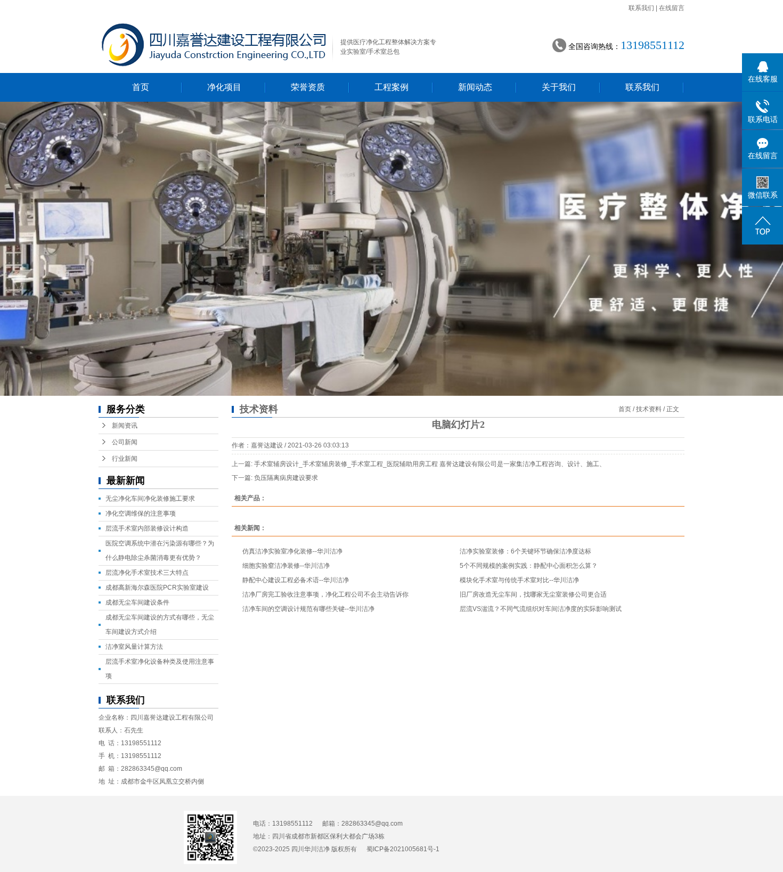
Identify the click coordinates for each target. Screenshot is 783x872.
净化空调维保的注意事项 (140, 513)
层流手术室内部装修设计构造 (147, 528)
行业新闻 (124, 458)
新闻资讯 (124, 425)
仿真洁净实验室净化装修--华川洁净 (292, 551)
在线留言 (671, 8)
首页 (140, 87)
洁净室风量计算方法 (134, 646)
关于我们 (559, 87)
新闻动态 (475, 87)
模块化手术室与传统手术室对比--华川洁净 (519, 580)
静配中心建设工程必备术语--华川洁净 (295, 580)
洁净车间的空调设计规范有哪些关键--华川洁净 (308, 609)
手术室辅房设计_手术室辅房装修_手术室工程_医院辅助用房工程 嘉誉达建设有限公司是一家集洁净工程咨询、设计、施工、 (430, 464)
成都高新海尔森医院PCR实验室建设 (157, 587)
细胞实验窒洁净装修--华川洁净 (286, 565)
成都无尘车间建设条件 (137, 602)
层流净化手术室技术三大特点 (147, 572)
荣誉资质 (308, 87)
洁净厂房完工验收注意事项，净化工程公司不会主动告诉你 (325, 594)
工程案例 (391, 87)
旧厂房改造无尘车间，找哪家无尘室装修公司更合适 (533, 594)
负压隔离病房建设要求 (286, 478)
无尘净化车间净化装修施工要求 (150, 498)
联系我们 (641, 8)
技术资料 (649, 409)
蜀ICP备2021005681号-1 (402, 849)
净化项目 (224, 87)
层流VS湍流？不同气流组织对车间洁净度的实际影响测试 (541, 609)
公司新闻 (124, 442)
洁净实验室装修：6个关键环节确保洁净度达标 (525, 551)
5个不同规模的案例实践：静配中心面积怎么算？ (529, 565)
